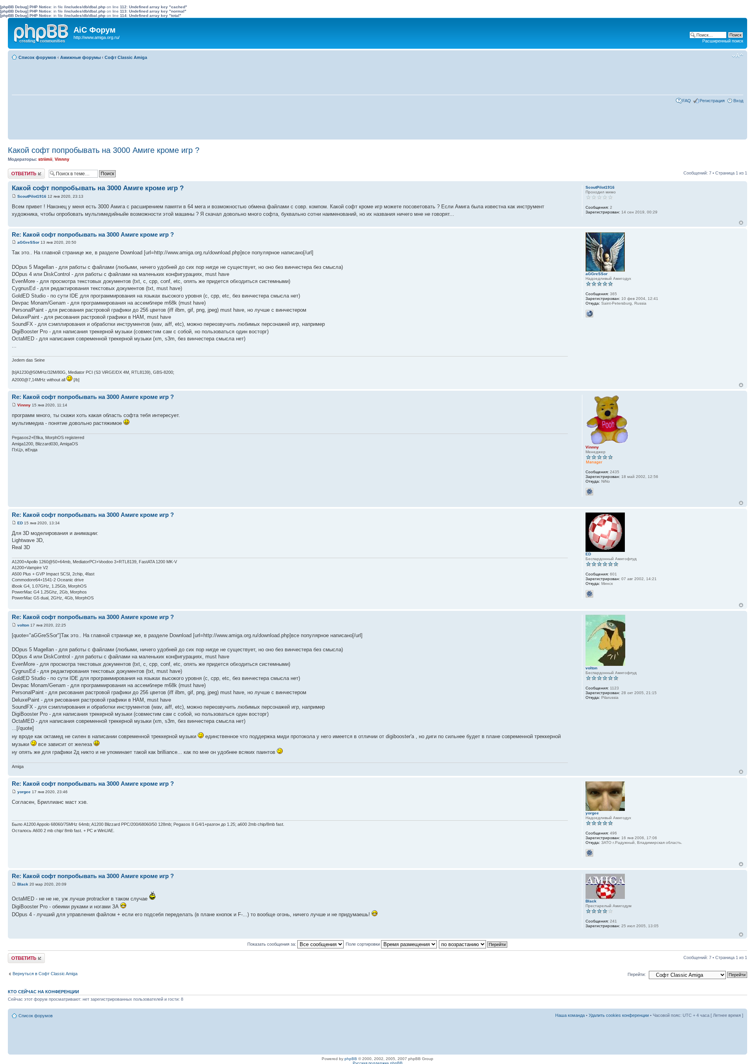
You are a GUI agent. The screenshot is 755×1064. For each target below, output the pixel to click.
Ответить (17, 171)
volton (23, 625)
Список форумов (37, 57)
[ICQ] (589, 492)
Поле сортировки (363, 944)
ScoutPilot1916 (31, 196)
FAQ (686, 100)
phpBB (350, 1059)
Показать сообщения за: (272, 944)
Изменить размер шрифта (737, 55)
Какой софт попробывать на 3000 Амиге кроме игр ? (103, 150)
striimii (45, 159)
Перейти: (637, 974)
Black (22, 884)
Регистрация (712, 100)
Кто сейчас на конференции (43, 991)
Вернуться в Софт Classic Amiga (45, 973)
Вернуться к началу (741, 223)
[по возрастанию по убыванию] (473, 944)
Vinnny (62, 159)
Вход (738, 100)
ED (20, 523)
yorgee (24, 792)
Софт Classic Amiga (126, 57)
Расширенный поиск (722, 41)
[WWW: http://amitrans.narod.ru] (589, 314)
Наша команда (570, 1015)
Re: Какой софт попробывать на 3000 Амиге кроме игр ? (93, 234)
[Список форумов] (42, 32)
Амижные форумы (80, 57)
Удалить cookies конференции (619, 1015)
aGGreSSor (28, 242)
